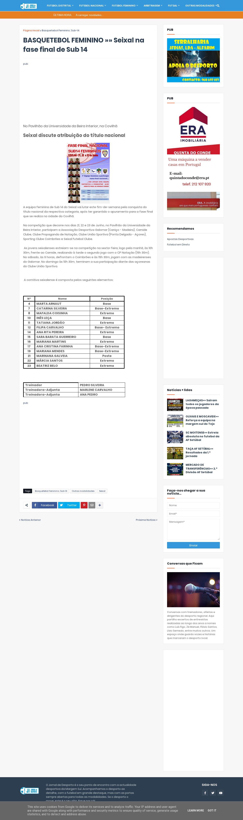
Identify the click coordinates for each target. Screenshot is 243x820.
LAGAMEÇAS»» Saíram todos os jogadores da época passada (202, 404)
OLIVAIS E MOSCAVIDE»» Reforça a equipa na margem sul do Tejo (202, 420)
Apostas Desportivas (180, 239)
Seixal (102, 490)
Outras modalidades (83, 490)
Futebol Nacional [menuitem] (91, 5)
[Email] (91, 505)
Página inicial (31, 30)
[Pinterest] (84, 505)
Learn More (196, 810)
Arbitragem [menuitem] (152, 5)
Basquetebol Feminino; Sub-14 (60, 30)
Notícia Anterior (31, 520)
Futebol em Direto (178, 244)
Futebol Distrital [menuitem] (59, 5)
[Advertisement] (88, 92)
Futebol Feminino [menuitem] (124, 5)
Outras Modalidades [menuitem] (199, 5)
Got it (212, 810)
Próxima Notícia (145, 520)
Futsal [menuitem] (172, 5)
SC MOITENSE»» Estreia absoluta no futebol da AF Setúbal (202, 436)
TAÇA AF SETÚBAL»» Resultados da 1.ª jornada (199, 452)
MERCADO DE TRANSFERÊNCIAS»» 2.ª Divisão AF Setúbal (201, 468)
